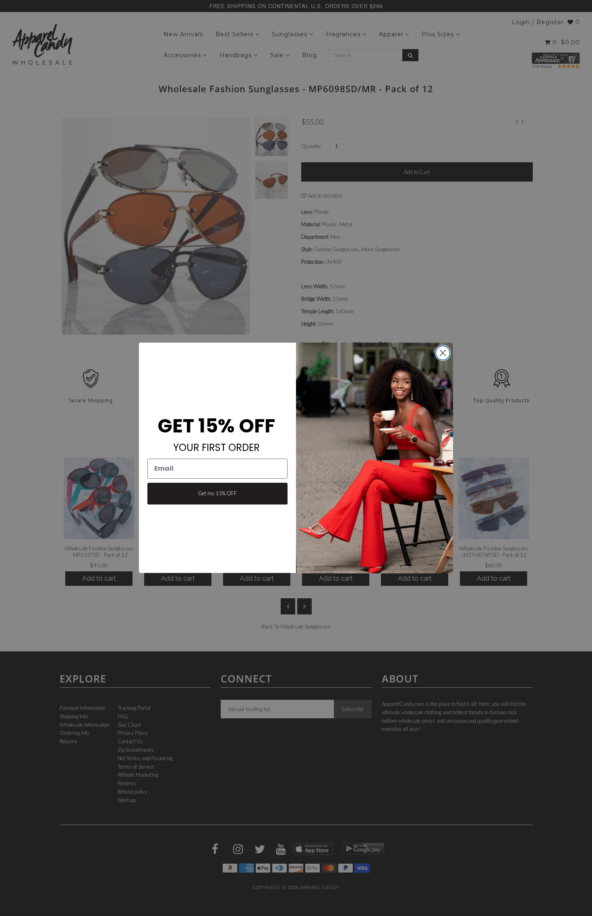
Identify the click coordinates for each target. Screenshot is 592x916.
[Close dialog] (443, 353)
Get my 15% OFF (217, 493)
